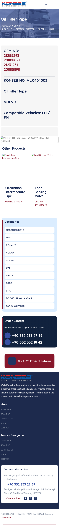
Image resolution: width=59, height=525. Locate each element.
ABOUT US (5, 414)
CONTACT (5, 428)
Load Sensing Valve (40, 192)
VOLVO (17, 26)
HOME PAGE (6, 26)
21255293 (11, 55)
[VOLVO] (29, 139)
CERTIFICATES (7, 418)
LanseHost (6, 517)
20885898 (12, 69)
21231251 (11, 64)
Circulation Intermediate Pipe (15, 192)
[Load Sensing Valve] (44, 169)
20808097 (12, 60)
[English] (14, 4)
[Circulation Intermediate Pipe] (14, 169)
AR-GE (3, 423)
